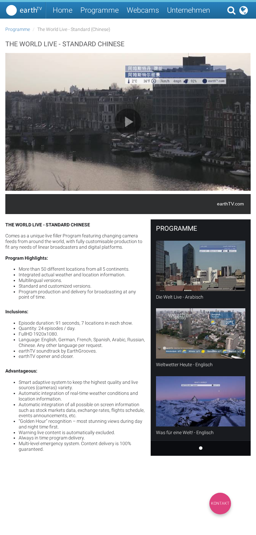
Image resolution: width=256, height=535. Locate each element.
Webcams (143, 10)
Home (62, 10)
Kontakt (220, 503)
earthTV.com (230, 203)
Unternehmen (188, 10)
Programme (99, 10)
